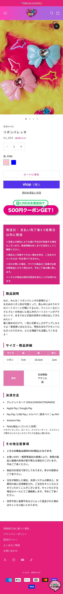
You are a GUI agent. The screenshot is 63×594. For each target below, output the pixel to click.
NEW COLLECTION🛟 (32, 3)
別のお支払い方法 (31, 192)
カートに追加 (31, 174)
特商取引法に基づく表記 (16, 528)
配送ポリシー (10, 539)
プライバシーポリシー (15, 534)
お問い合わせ (10, 550)
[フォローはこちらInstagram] (13, 559)
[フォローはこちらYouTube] (22, 559)
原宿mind (8, 126)
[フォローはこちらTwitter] (5, 559)
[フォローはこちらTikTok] (31, 559)
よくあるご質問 (11, 545)
